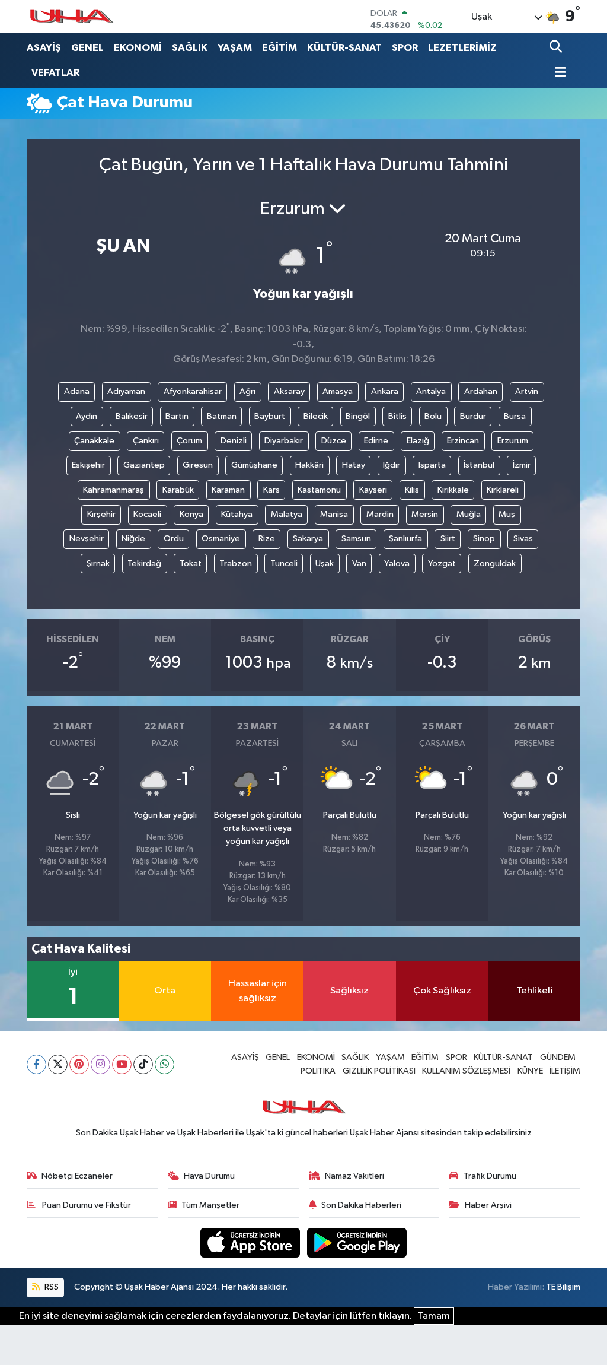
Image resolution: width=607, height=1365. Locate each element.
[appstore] (251, 1242)
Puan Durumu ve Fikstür (85, 1205)
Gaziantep (144, 465)
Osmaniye (221, 538)
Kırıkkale (453, 489)
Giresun (198, 465)
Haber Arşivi (488, 1205)
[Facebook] (36, 1064)
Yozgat (442, 563)
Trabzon (235, 563)
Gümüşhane (254, 465)
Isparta (432, 465)
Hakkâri (309, 465)
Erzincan (463, 440)
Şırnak (98, 563)
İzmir (522, 465)
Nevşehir (86, 538)
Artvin (526, 391)
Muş (507, 514)
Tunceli (284, 563)
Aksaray (289, 391)
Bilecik (316, 416)
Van (359, 563)
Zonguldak (495, 563)
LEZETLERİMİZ (462, 48)
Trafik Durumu (490, 1176)
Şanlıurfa (405, 538)
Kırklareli (503, 489)
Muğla (468, 514)
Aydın (86, 416)
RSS (51, 1287)
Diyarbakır (283, 440)
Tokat (191, 563)
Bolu (433, 416)
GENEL (87, 48)
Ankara (384, 391)
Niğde (133, 538)
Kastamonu (319, 489)
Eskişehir (88, 465)
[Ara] (557, 48)
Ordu (174, 538)
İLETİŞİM (565, 1070)
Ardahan (480, 391)
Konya (191, 514)
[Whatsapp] (164, 1064)
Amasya (337, 391)
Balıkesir (132, 416)
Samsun (356, 538)
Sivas (523, 538)
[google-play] (357, 1242)
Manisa (334, 514)
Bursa (515, 416)
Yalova (397, 563)
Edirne (376, 440)
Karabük (178, 489)
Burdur (473, 416)
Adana (77, 391)
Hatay (353, 465)
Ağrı (247, 391)
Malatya (286, 514)
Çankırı (146, 440)
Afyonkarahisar (193, 391)
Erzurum (512, 440)
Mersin (424, 514)
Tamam (434, 1316)
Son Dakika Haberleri (361, 1205)
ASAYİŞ (44, 48)
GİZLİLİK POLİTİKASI (379, 1070)
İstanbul (479, 465)
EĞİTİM (279, 48)
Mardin (380, 514)
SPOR (405, 48)
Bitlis (397, 416)
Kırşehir (101, 514)
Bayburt (269, 416)
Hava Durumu (209, 1176)
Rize (266, 538)
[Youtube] (122, 1064)
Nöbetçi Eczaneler (77, 1176)
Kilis (412, 489)
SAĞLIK (189, 48)
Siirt (447, 538)
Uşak (324, 563)
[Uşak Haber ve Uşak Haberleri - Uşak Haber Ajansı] (71, 16)
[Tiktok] (143, 1064)
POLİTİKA (318, 1070)
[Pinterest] (79, 1064)
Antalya (431, 391)
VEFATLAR (55, 73)
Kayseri (373, 489)
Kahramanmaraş (113, 489)
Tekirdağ (144, 563)
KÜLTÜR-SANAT (344, 48)
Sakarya (308, 538)
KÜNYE (530, 1070)
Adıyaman (126, 391)
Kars (271, 489)
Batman (222, 416)
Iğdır (391, 465)
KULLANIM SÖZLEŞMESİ (466, 1070)
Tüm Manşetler (210, 1205)
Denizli (234, 440)
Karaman (228, 489)
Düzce (333, 440)
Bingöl (358, 416)
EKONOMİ (138, 48)
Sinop (484, 538)
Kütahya (237, 514)
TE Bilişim (563, 1287)
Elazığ (418, 440)
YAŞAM (235, 48)
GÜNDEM (558, 1057)
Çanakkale (94, 440)
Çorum (189, 440)
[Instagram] (100, 1064)
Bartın (177, 416)
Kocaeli (147, 514)
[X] (58, 1064)
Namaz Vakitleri (354, 1176)
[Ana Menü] (558, 73)
